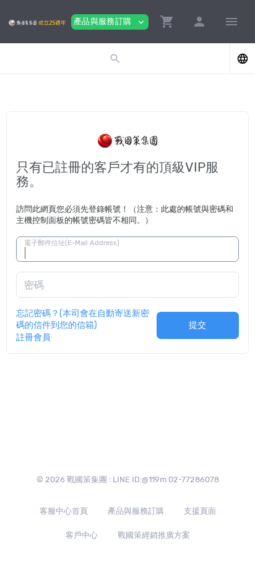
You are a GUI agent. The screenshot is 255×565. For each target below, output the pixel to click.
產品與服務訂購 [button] (110, 22)
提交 (198, 325)
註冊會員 (33, 337)
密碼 (34, 285)
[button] (167, 21)
